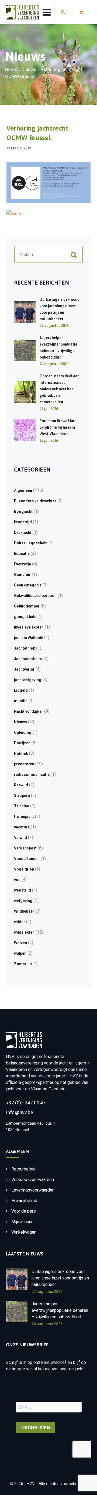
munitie (20, 701)
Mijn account (23, 1221)
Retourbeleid (23, 1169)
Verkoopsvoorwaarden (32, 1179)
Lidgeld (21, 690)
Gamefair (22, 574)
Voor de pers (23, 1211)
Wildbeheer (24, 911)
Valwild (20, 837)
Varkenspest (25, 848)
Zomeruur (23, 964)
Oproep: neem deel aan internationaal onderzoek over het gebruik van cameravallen (59, 389)
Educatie (22, 553)
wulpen (20, 953)
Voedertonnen (27, 858)
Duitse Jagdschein (30, 543)
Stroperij (22, 795)
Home (11, 69)
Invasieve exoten (29, 627)
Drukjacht (23, 532)
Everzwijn (22, 564)
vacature (22, 827)
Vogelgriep (24, 869)
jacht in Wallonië (28, 638)
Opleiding (22, 732)
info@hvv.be (19, 1112)
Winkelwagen (23, 1232)
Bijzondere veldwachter (35, 501)
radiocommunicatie (32, 774)
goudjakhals (25, 617)
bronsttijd (23, 522)
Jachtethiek (24, 648)
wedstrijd (22, 890)
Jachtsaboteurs (28, 659)
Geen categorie (27, 585)
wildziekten (24, 932)
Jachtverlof (24, 669)
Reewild (21, 785)
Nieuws (29, 69)
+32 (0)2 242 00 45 (26, 1102)
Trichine (21, 806)
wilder (19, 922)
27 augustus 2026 (47, 1291)
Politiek (21, 753)
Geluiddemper (27, 606)
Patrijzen (22, 743)
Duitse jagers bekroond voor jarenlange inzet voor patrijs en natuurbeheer (60, 1278)
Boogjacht (23, 511)
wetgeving (23, 901)
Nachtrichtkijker (28, 711)
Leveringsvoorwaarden (32, 1190)
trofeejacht (24, 816)
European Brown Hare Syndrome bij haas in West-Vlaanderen (58, 427)
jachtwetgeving (27, 680)
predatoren (24, 764)
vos (17, 880)
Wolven (20, 943)
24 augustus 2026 (47, 1324)
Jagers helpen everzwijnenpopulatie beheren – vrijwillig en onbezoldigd (60, 1310)
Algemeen (23, 490)
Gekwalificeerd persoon (35, 595)
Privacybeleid (24, 1200)
